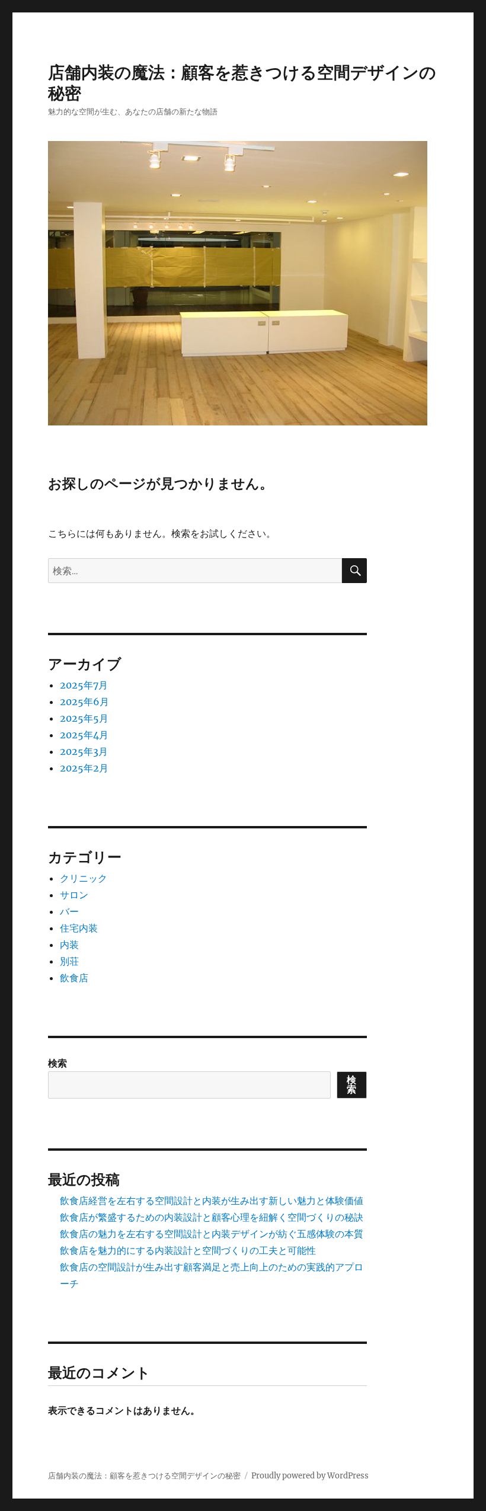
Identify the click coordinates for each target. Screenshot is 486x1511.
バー (69, 911)
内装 (69, 944)
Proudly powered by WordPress (310, 1476)
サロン (74, 895)
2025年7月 (84, 685)
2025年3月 (84, 751)
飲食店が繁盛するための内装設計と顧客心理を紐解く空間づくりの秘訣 (211, 1217)
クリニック (83, 878)
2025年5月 (84, 718)
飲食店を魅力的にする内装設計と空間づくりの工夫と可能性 (188, 1250)
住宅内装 (79, 928)
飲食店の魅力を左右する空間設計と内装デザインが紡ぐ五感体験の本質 (211, 1234)
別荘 (69, 961)
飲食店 (74, 978)
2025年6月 (84, 702)
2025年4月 (84, 735)
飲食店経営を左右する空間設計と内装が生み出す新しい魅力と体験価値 (211, 1200)
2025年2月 (84, 768)
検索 (57, 1063)
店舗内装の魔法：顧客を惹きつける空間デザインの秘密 (144, 1476)
